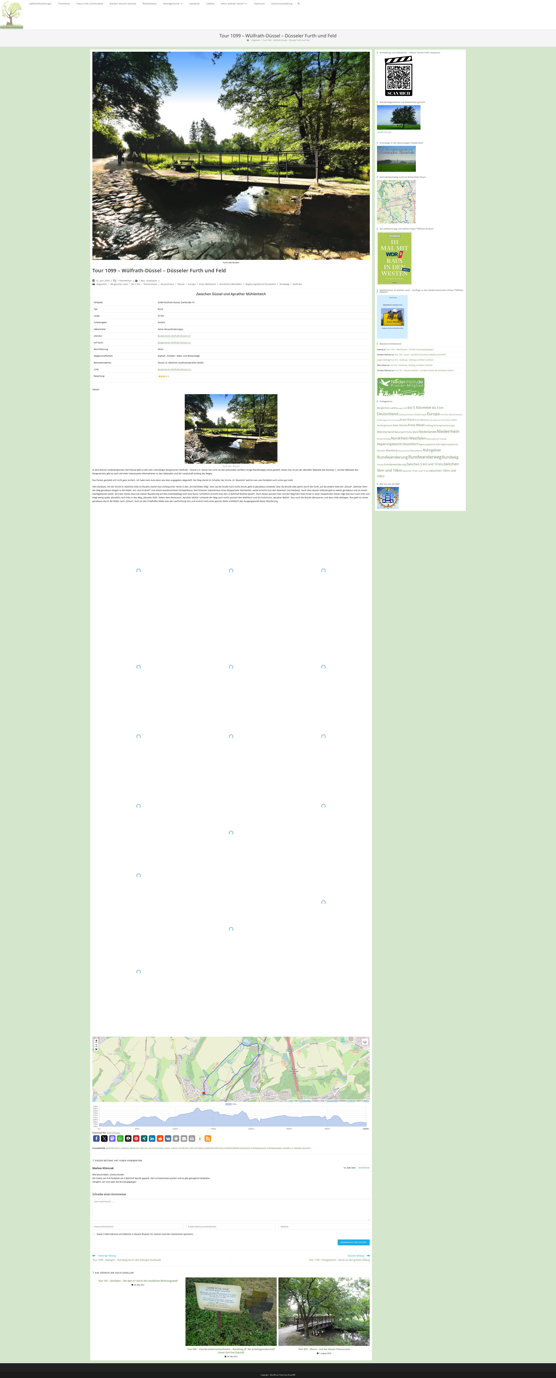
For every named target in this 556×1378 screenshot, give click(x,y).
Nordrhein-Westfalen (231, 284)
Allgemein (102, 284)
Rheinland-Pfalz (403, 451)
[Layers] (365, 1041)
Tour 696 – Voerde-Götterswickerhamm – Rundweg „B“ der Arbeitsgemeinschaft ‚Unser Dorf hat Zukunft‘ (231, 1351)
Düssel (181, 284)
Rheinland (391, 450)
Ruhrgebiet (432, 450)
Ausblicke (125, 1148)
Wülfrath (297, 284)
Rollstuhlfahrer (416, 450)
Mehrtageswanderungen (444, 425)
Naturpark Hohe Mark (406, 432)
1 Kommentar (125, 280)
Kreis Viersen (400, 425)
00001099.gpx (113, 1132)
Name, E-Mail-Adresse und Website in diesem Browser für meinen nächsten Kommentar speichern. (145, 1234)
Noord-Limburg (384, 438)
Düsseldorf (410, 415)
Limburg (429, 425)
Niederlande (427, 432)
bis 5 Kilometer (420, 407)
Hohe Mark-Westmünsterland (451, 414)
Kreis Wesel (416, 425)
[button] (96, 1138)
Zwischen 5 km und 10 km (424, 464)
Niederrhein (448, 431)
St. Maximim (296, 1148)
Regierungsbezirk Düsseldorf (261, 284)
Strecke (380, 464)
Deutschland (150, 284)
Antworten (364, 1168)
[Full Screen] (96, 1049)
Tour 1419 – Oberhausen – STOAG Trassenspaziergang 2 (410, 349)
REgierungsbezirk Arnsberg (436, 439)
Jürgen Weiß (382, 360)
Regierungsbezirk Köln (429, 444)
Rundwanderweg (274, 1148)
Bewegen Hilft (401, 408)
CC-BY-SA (351, 1100)
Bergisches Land (119, 284)
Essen (417, 414)
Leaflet (290, 1100)
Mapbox (366, 1100)
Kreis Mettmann (207, 284)
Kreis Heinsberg (394, 420)
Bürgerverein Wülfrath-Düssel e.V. (174, 335)
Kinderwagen (382, 420)
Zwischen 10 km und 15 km (416, 470)
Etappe (424, 414)
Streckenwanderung (395, 464)
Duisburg (402, 414)
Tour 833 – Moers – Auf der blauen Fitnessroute (324, 1349)
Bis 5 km (135, 284)
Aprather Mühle (113, 1148)
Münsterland (385, 432)
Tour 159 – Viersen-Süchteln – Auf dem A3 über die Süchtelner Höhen (424, 370)
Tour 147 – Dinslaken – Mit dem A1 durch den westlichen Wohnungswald (138, 1280)
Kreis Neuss (446, 420)
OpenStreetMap (305, 1100)
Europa (192, 284)
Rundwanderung (258, 1148)
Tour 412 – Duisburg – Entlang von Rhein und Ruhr (412, 360)
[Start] (248, 40)
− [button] (96, 1045)
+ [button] (96, 1040)
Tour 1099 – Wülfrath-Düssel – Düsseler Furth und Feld (286, 40)
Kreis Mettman (422, 419)
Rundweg (284, 284)
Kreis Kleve (407, 420)
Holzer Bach (183, 1148)
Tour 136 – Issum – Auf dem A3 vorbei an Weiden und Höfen (420, 354)
